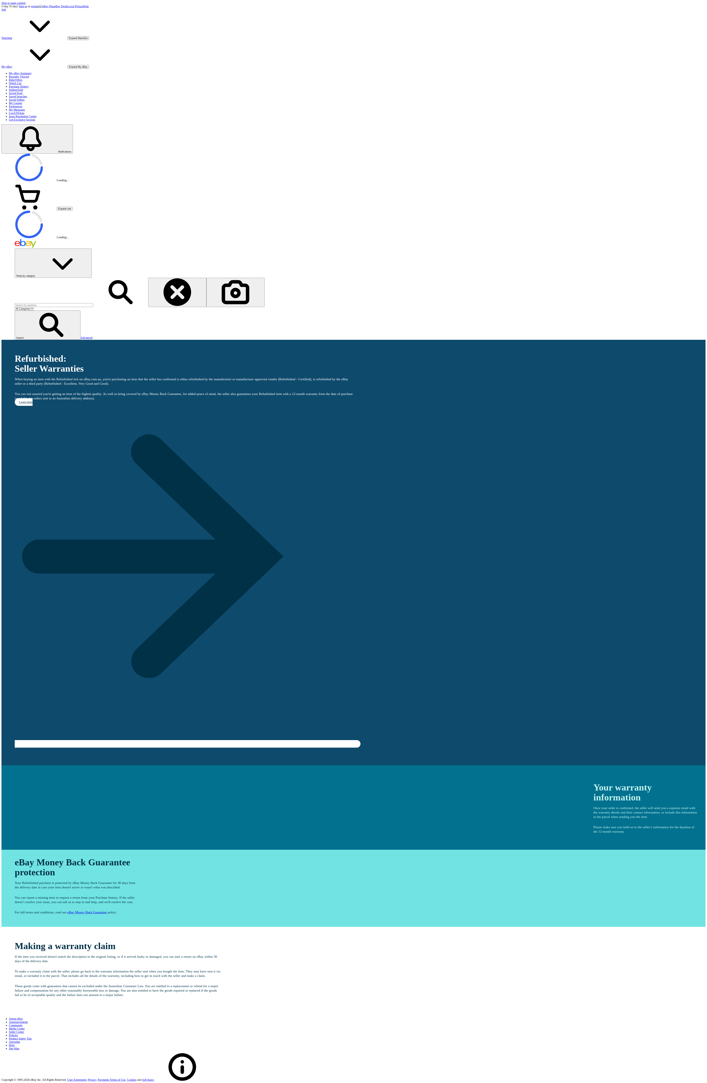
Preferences (15, 106)
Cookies (131, 1079)
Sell (3, 9)
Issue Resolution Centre (22, 116)
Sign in (23, 6)
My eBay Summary (20, 73)
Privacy (92, 1079)
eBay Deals (61, 6)
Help (86, 6)
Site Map (14, 1048)
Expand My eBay (78, 66)
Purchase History (19, 86)
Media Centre (17, 1028)
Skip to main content (13, 3)
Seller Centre (16, 1032)
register (35, 6)
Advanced (86, 337)
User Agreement (76, 1079)
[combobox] (54, 305)
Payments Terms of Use (111, 1079)
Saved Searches (18, 96)
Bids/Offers (15, 79)
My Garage (15, 103)
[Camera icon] (235, 292)
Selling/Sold (16, 89)
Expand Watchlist (78, 38)
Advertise (14, 1041)
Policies (13, 1035)
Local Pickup (75, 6)
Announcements (18, 1022)
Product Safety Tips (20, 1038)
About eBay (16, 1018)
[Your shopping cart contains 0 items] (29, 208)
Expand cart (64, 208)
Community (16, 1025)
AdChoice (148, 1079)
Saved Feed (15, 93)
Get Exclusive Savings (22, 119)
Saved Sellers (16, 99)
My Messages (17, 109)
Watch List (15, 83)
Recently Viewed (19, 76)
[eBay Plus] (46, 6)
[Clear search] (177, 292)
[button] (47, 325)
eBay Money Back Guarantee (87, 912)
